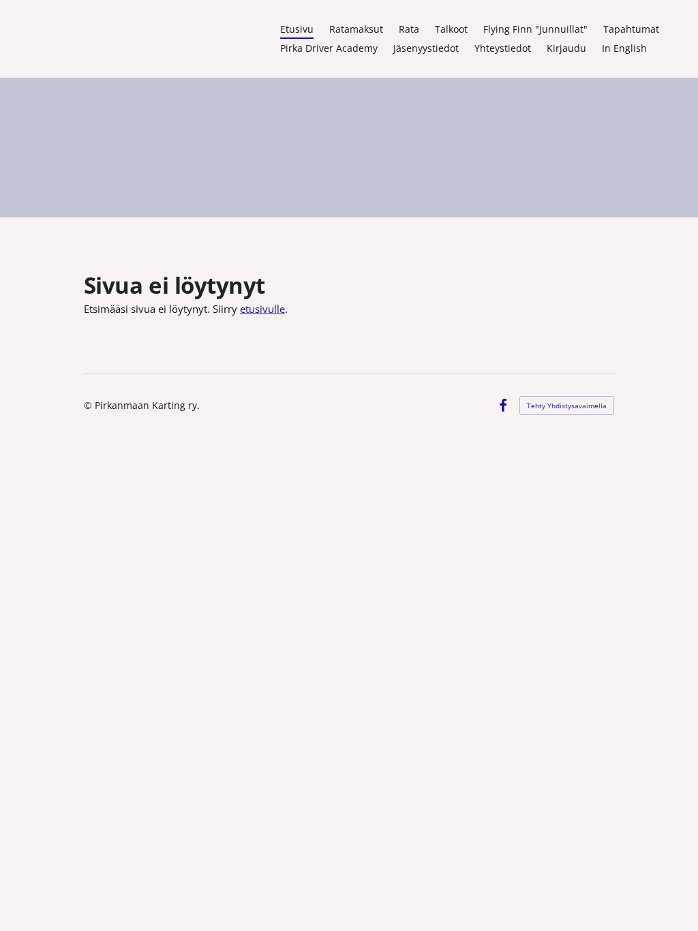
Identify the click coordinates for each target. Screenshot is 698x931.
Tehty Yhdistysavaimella (567, 405)
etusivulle (262, 309)
